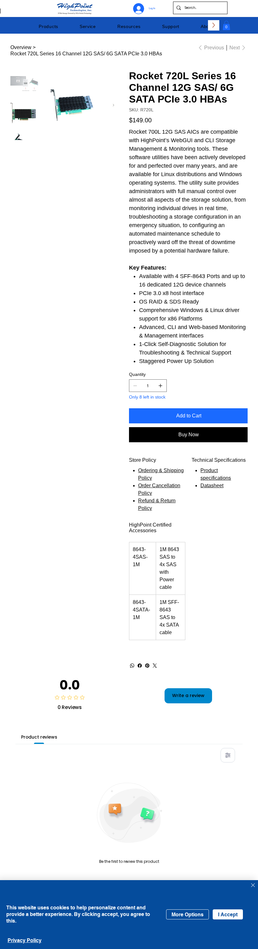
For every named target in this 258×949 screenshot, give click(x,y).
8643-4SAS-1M (140, 557)
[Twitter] (155, 665)
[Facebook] (140, 665)
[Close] (253, 885)
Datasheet (211, 485)
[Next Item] (113, 105)
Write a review (188, 695)
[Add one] (160, 385)
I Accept (228, 915)
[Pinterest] (147, 665)
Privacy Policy (25, 940)
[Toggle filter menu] (228, 755)
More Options (187, 915)
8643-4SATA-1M (141, 610)
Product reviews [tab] (39, 737)
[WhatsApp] (132, 665)
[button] (48, 26)
